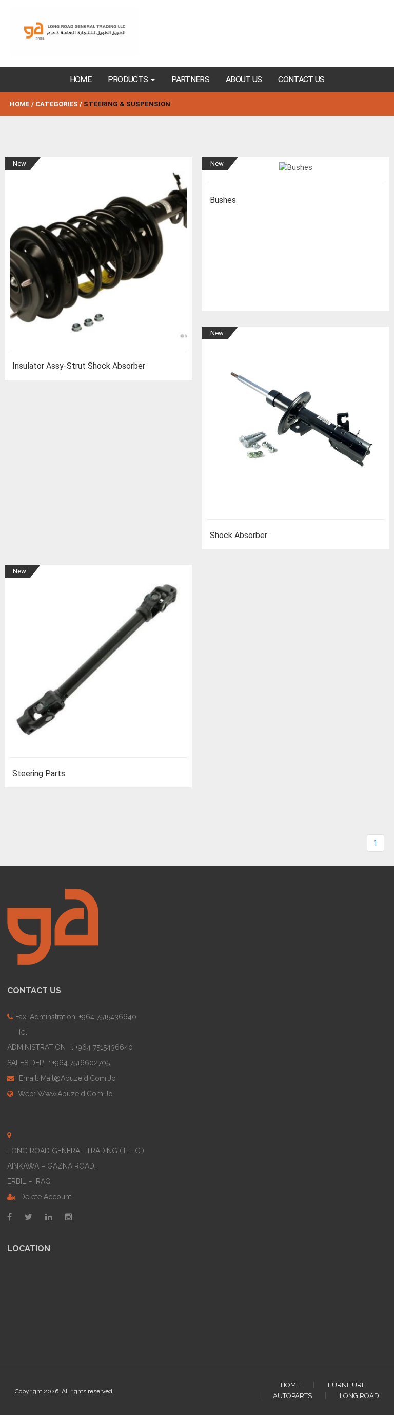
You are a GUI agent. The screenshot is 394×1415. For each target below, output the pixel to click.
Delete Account (44, 1197)
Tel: (70, 1047)
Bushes (223, 200)
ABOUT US (244, 79)
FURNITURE (347, 1385)
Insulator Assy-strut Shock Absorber (78, 366)
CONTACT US (301, 79)
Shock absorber (238, 535)
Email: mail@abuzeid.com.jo (66, 1078)
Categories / (58, 104)
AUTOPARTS (292, 1395)
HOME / (22, 104)
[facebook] (9, 1217)
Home (80, 79)
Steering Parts (38, 773)
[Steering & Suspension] (84, 31)
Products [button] (129, 79)
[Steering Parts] (98, 664)
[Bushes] (295, 173)
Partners (190, 79)
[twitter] (28, 1217)
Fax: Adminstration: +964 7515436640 (75, 1016)
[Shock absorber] (295, 426)
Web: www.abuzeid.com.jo (64, 1093)
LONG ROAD (359, 1395)
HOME (290, 1385)
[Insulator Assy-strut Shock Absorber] (98, 256)
